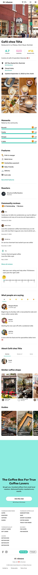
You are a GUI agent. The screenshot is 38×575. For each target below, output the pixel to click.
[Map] (30, 2)
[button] (33, 551)
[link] (10, 35)
